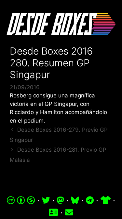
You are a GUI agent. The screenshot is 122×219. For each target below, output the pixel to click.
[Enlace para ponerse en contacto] (69, 212)
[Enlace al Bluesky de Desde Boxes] (75, 200)
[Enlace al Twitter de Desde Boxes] (46, 200)
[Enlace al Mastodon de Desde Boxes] (60, 200)
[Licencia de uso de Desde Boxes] (21, 200)
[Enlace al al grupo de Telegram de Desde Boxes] (90, 200)
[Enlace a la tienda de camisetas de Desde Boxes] (106, 200)
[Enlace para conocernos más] (53, 212)
